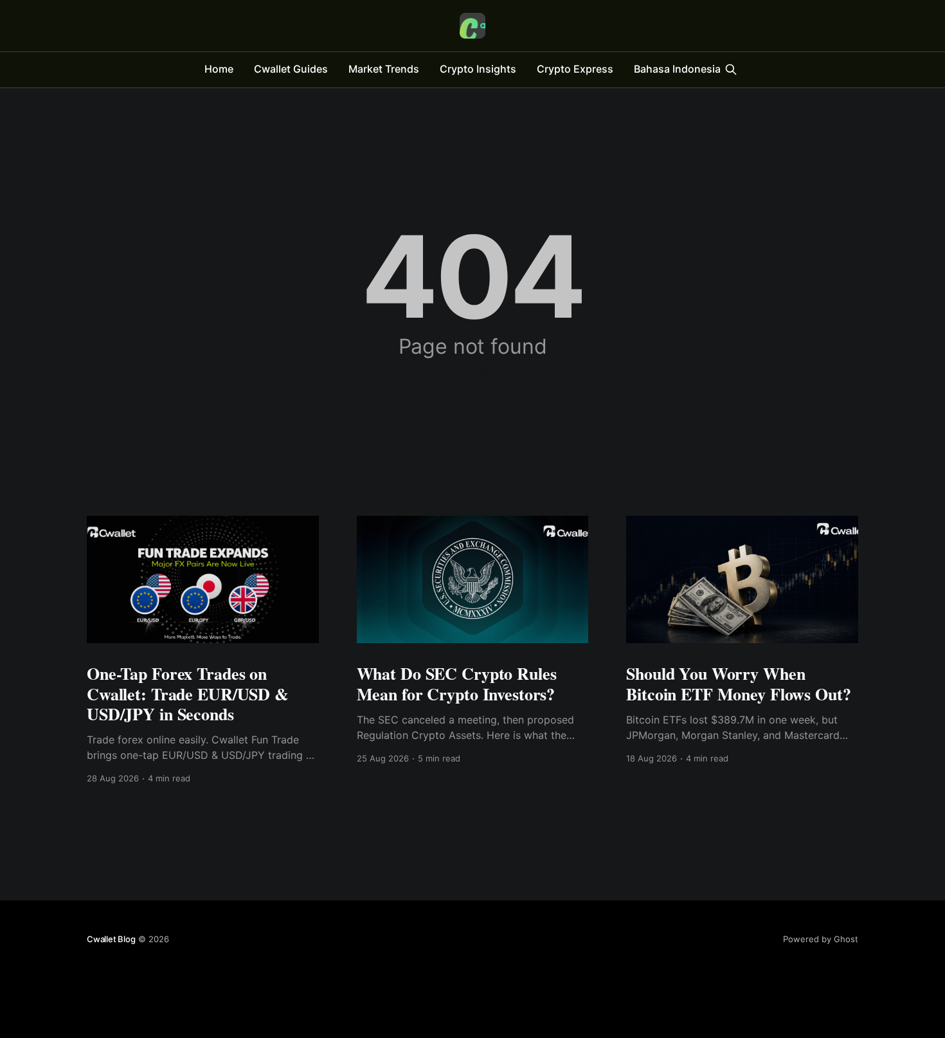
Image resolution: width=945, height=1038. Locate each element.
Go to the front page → (473, 371)
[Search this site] (731, 69)
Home (218, 68)
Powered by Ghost (820, 939)
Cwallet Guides (291, 68)
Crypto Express (575, 68)
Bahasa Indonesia (677, 68)
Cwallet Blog (111, 939)
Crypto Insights (478, 68)
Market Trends (383, 68)
